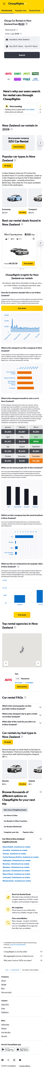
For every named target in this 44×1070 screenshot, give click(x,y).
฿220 (21, 24)
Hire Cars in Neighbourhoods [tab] (15, 810)
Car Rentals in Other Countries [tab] (15, 821)
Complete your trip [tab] (11, 832)
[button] (4, 3)
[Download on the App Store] (22, 1049)
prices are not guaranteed (17, 944)
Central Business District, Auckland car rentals (21, 857)
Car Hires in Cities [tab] (10, 815)
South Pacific (15, 970)
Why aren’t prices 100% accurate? (18, 960)
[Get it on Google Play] (7, 1049)
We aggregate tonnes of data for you (18, 956)
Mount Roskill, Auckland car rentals (16, 847)
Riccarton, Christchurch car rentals (16, 864)
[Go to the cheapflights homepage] (17, 4)
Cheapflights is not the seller (15, 952)
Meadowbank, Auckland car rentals (17, 881)
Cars (7, 970)
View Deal (22, 212)
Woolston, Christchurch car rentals (16, 867)
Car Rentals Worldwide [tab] (13, 827)
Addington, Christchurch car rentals (17, 860)
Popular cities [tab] (28, 832)
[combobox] (11, 30)
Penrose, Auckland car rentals (14, 854)
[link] (18, 146)
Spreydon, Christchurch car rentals (16, 871)
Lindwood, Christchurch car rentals (16, 877)
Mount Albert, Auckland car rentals (16, 874)
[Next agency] (38, 663)
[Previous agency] (6, 663)
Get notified (30, 109)
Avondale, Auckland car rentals (15, 850)
